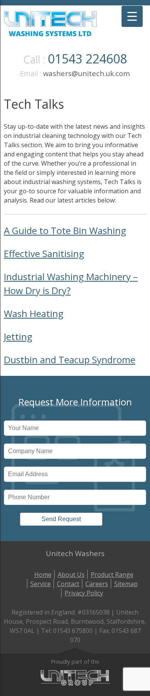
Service (40, 584)
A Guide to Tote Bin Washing (65, 230)
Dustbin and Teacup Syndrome (69, 359)
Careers (96, 584)
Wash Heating (33, 313)
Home (43, 574)
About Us (71, 574)
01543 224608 (87, 58)
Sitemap (126, 584)
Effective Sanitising (44, 253)
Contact (68, 584)
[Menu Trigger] (132, 16)
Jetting (18, 336)
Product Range (112, 574)
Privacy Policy (84, 593)
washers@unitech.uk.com (86, 73)
